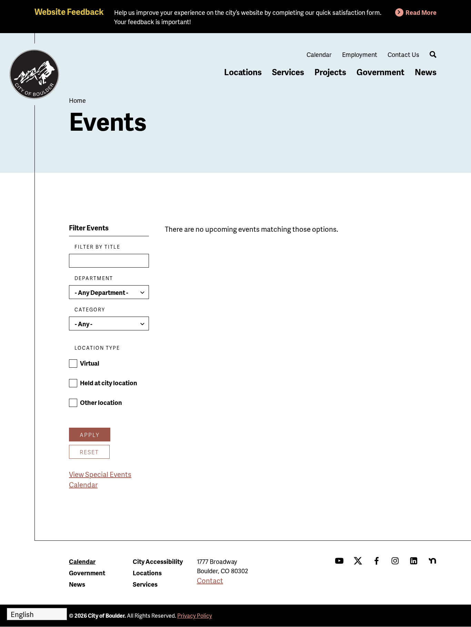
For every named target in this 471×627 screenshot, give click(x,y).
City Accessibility (158, 561)
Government (380, 72)
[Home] (34, 74)
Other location (101, 402)
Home (77, 100)
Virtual (89, 363)
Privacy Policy (194, 615)
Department (93, 278)
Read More (421, 12)
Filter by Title (97, 246)
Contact (210, 580)
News (426, 72)
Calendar (319, 54)
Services (288, 72)
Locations (243, 72)
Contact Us (403, 54)
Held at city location (108, 382)
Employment (359, 54)
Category (89, 309)
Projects (330, 72)
